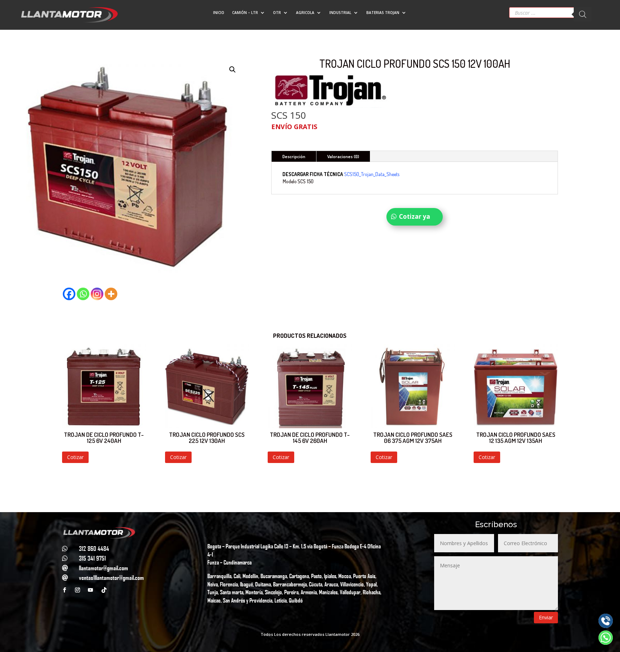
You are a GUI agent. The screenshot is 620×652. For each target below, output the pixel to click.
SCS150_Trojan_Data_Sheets (372, 174)
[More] (111, 294)
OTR (277, 12)
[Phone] (605, 621)
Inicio (218, 12)
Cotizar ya (414, 216)
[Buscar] (583, 14)
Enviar (546, 617)
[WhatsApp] (605, 637)
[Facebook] (69, 294)
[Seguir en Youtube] (90, 590)
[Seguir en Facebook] (65, 590)
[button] (232, 69)
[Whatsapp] (83, 294)
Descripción (293, 156)
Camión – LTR (245, 12)
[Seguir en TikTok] (104, 590)
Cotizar (75, 457)
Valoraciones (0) (343, 156)
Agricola (305, 12)
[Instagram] (97, 294)
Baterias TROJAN (382, 12)
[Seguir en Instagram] (77, 590)
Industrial (340, 12)
